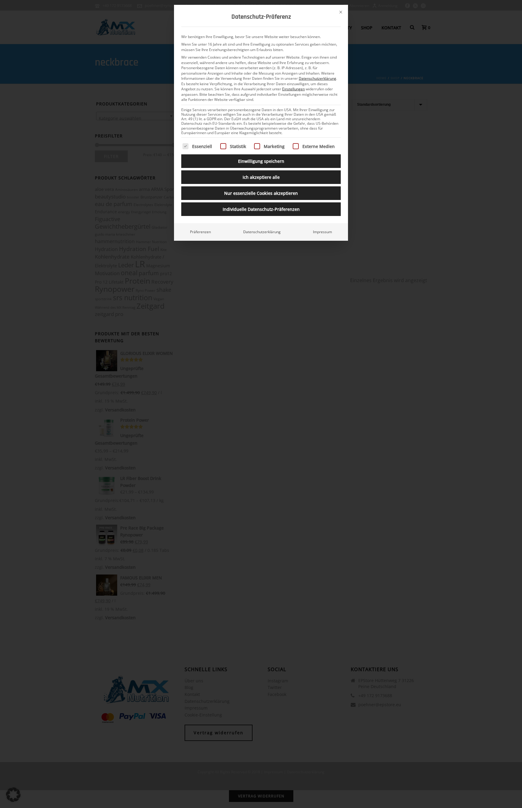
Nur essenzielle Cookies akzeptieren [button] (261, 193)
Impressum (322, 231)
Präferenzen (200, 231)
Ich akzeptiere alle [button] (261, 177)
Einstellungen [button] (293, 89)
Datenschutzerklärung (317, 78)
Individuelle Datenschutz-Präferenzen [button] (261, 209)
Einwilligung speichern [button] (261, 161)
